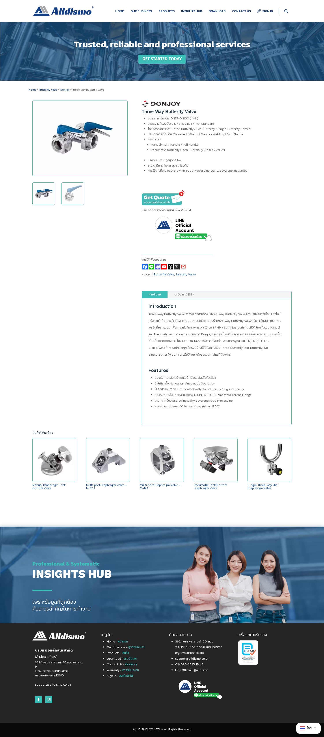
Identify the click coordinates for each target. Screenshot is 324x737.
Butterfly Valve (48, 90)
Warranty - (123, 670)
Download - (122, 658)
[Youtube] (164, 266)
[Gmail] (183, 266)
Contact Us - (122, 664)
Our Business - (126, 647)
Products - (118, 653)
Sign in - (120, 676)
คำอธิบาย (155, 294)
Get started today (162, 59)
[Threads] (170, 266)
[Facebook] (145, 266)
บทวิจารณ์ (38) (184, 294)
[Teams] (157, 266)
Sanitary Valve (185, 274)
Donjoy (65, 90)
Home (32, 90)
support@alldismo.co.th (53, 684)
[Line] (151, 266)
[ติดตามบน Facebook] (38, 699)
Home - (117, 641)
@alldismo (201, 670)
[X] (177, 266)
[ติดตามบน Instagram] (48, 699)
